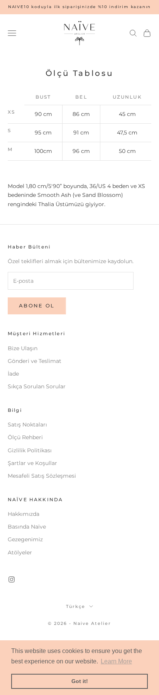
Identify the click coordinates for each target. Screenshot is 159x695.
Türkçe (75, 606)
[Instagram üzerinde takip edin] (11, 579)
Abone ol (37, 305)
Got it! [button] (79, 681)
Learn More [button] (116, 661)
